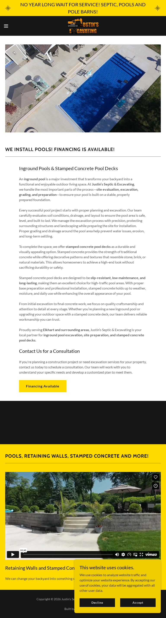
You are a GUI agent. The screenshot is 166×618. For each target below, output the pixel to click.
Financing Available (42, 386)
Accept (137, 602)
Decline (97, 602)
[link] (83, 26)
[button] (14, 26)
